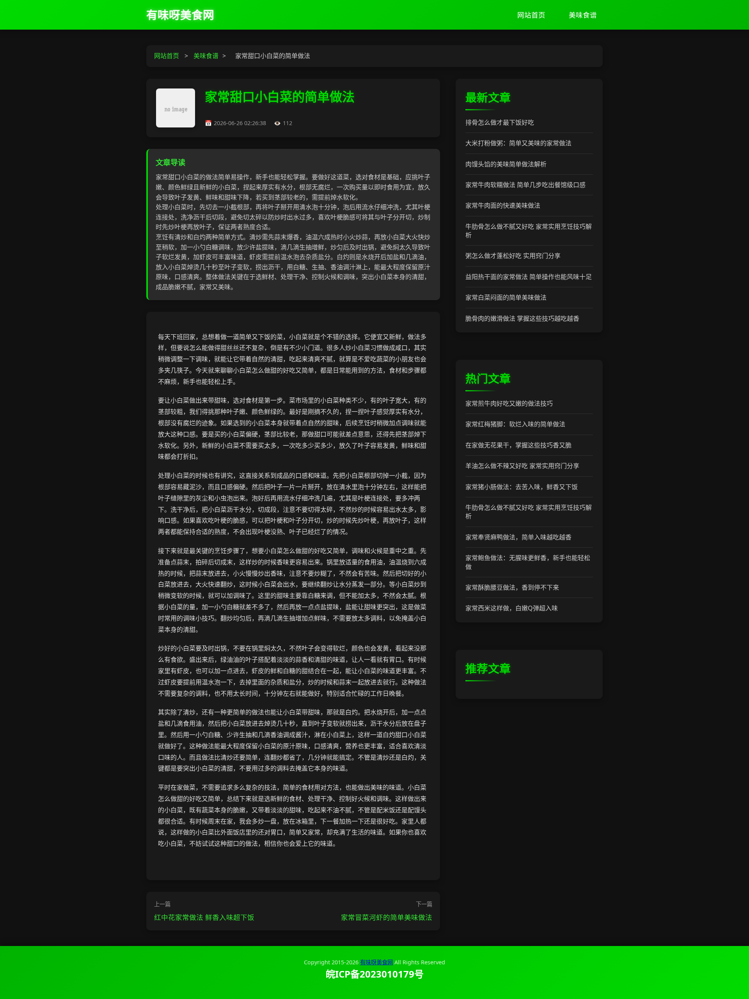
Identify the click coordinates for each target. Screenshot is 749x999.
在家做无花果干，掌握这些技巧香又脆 (518, 445)
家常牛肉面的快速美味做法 (502, 205)
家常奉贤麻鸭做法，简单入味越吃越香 (518, 537)
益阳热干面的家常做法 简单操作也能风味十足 (528, 276)
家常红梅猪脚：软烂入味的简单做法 (515, 424)
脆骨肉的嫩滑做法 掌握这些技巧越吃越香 (522, 318)
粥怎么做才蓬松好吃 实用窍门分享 (513, 255)
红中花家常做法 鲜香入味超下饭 (204, 917)
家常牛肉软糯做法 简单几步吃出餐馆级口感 (525, 184)
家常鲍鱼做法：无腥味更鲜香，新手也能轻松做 (527, 562)
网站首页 (531, 14)
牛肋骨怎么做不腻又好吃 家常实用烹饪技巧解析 (528, 230)
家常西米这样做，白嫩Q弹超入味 (511, 608)
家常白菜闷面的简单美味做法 (506, 297)
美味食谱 (583, 14)
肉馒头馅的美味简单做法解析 (506, 164)
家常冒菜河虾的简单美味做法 (386, 917)
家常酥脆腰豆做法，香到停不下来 (512, 587)
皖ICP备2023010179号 (375, 973)
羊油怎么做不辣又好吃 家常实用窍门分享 (522, 465)
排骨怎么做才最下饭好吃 (499, 122)
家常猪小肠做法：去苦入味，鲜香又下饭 (521, 487)
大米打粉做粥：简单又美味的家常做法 (518, 143)
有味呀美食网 (180, 14)
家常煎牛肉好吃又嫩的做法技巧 (509, 403)
